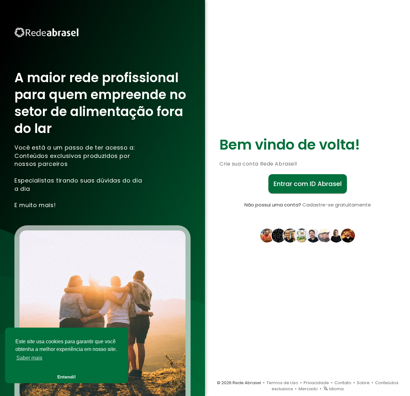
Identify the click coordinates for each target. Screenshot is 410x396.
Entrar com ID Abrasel (308, 183)
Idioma (336, 389)
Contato (342, 383)
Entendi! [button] (66, 376)
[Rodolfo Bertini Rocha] (267, 235)
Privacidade (316, 383)
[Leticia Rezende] (336, 235)
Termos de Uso (282, 383)
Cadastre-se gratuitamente (336, 204)
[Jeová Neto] (290, 235)
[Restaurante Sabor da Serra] (302, 235)
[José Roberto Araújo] (279, 235)
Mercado (308, 389)
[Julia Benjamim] (325, 235)
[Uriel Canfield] (348, 235)
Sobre (363, 383)
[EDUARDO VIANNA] (313, 235)
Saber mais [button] (29, 358)
